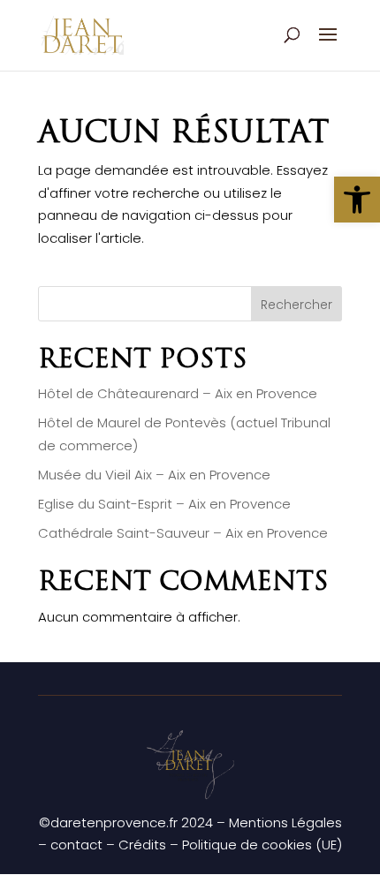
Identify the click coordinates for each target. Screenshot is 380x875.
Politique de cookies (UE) (262, 844)
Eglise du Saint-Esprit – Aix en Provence (164, 503)
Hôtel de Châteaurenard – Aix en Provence (177, 393)
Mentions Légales (285, 822)
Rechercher (296, 304)
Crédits (142, 844)
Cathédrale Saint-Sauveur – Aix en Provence (183, 533)
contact (76, 844)
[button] (357, 200)
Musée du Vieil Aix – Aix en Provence (154, 474)
